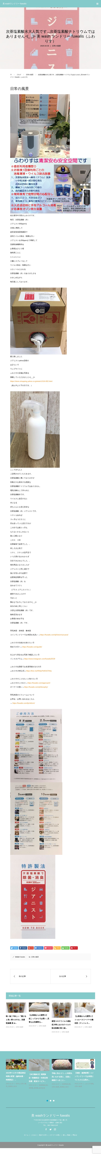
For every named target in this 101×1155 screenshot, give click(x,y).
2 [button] (50, 1100)
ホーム (26, 1135)
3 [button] (53, 1100)
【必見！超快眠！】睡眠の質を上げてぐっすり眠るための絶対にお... (15, 1077)
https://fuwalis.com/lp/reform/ (23, 703)
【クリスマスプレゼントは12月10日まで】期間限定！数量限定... (38, 1077)
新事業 (18, 1088)
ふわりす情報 (20, 1085)
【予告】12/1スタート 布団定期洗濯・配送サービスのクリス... (61, 1082)
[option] (52, 1076)
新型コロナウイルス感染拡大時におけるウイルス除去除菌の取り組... (61, 1024)
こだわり (34, 1135)
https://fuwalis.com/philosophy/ (36, 687)
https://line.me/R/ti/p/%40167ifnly (39, 671)
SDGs (41, 1085)
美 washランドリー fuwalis (14, 4)
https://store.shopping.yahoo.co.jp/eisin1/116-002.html (31, 381)
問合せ (75, 1135)
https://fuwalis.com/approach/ (38, 683)
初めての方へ (43, 1135)
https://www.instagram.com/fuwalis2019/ (39, 659)
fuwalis (22, 957)
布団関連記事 (10, 1088)
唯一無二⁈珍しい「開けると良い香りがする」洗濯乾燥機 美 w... (16, 1019)
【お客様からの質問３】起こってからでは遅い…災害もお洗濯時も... (39, 1018)
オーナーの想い (55, 1135)
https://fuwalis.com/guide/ (32, 647)
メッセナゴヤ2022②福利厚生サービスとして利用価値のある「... (84, 1076)
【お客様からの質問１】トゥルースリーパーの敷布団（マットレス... (84, 1019)
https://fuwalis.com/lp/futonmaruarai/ (54, 635)
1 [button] (47, 1100)
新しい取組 (66, 1135)
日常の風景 (56, 46)
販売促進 (55, 1093)
